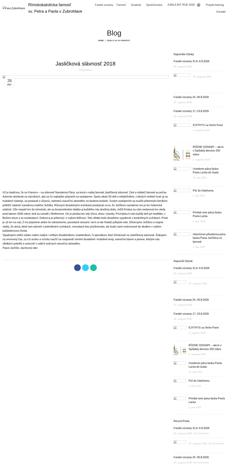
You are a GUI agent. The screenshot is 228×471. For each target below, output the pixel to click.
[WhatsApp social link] (93, 267)
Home (101, 41)
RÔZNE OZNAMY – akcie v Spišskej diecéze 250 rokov (208, 151)
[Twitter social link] (85, 267)
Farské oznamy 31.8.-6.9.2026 (191, 61)
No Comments (201, 433)
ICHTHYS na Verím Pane (208, 125)
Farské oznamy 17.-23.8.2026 (191, 111)
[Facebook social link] (77, 267)
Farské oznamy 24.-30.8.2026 (191, 97)
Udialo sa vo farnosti (118, 41)
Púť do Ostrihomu (203, 190)
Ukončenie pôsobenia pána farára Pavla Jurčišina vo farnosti (209, 238)
